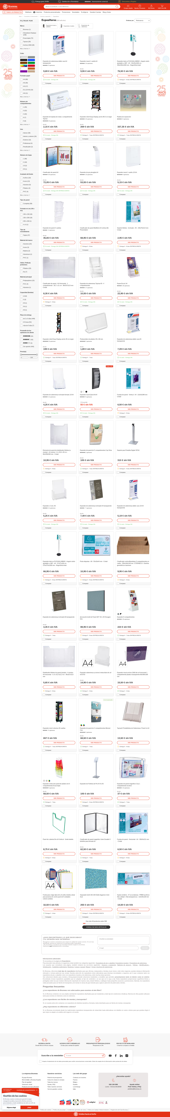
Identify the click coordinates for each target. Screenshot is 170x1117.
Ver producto (59, 75)
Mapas (88, 967)
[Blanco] (23, 68)
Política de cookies (45, 1110)
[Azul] (31, 60)
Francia (75, 1080)
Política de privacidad (59, 1110)
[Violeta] (23, 71)
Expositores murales (122, 963)
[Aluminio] (81, 392)
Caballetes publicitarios (59, 967)
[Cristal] (44, 781)
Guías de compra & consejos (55, 1080)
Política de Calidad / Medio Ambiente (98, 1110)
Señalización (47, 967)
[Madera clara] (31, 71)
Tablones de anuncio (124, 965)
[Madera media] (31, 68)
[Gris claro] (47, 781)
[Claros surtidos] (81, 725)
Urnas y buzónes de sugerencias (102, 967)
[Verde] (31, 63)
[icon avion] (103, 1056)
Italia (74, 1089)
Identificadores (144, 965)
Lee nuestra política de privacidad (13, 1102)
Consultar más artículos (96, 927)
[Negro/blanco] (84, 614)
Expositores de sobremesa (138, 963)
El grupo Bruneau (27, 1077)
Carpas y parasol (79, 967)
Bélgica (75, 1082)
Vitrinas (135, 965)
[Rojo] (31, 66)
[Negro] (23, 60)
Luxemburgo (76, 1086)
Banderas (71, 967)
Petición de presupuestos (54, 1077)
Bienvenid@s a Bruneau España (31, 1080)
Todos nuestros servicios (54, 1086)
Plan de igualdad (26, 1082)
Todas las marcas (52, 1082)
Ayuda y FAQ (51, 1084)
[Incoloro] (23, 57)
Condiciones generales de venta (76, 1110)
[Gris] (31, 57)
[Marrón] (23, 63)
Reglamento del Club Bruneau (119, 1110)
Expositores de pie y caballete (105, 963)
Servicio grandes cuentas (54, 1089)
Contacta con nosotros (79, 1077)
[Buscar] (117, 6)
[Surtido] (23, 66)
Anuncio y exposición (109, 965)
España (75, 1084)
